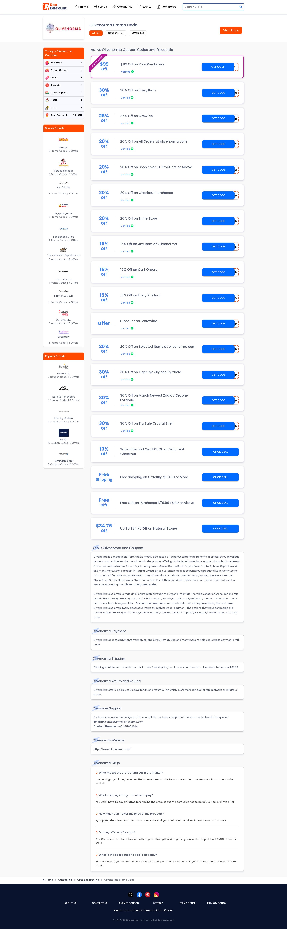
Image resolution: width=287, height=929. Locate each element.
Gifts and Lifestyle (88, 879)
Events (147, 7)
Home (84, 7)
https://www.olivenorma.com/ (112, 749)
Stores (102, 7)
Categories (124, 7)
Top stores (168, 7)
